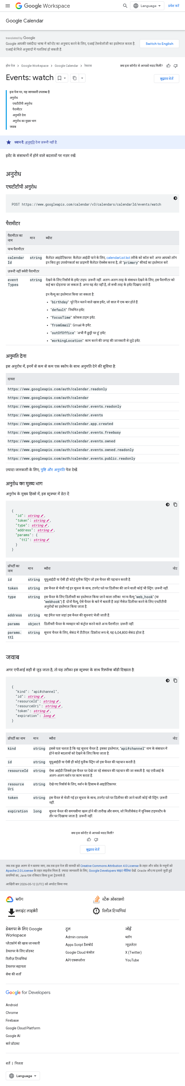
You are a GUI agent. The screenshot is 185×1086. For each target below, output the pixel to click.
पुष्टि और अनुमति (53, 469)
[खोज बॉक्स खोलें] (125, 6)
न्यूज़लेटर (131, 945)
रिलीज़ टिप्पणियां (16, 959)
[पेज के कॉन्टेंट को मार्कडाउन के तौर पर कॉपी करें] (74, 78)
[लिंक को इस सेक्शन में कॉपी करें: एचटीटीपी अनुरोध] (41, 187)
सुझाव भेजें (166, 78)
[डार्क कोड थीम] (175, 198)
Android (12, 1005)
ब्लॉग (128, 937)
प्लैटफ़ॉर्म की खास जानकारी (23, 943)
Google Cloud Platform (23, 1028)
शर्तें (8, 1063)
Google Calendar (25, 21)
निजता (19, 1063)
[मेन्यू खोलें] (8, 6)
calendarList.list (118, 258)
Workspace (56, 6)
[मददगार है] (168, 65)
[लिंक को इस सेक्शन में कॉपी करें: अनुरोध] (26, 174)
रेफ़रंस (88, 65)
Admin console (77, 937)
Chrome (12, 1013)
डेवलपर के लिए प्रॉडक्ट (20, 951)
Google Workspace (34, 65)
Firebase (12, 1020)
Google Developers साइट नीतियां (110, 870)
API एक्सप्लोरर (75, 960)
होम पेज (10, 65)
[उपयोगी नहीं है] (175, 65)
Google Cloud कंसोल (80, 952)
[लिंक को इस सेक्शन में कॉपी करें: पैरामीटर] (25, 224)
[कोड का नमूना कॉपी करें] (175, 504)
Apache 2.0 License (19, 870)
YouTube (132, 960)
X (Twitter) (133, 952)
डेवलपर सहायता (16, 966)
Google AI (13, 1036)
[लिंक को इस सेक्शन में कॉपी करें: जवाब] (24, 658)
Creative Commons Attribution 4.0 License (109, 866)
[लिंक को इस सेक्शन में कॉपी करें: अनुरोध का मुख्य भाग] (47, 484)
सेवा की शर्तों (13, 974)
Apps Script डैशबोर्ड (79, 945)
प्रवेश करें (173, 6)
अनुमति (30, 142)
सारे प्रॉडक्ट (13, 1044)
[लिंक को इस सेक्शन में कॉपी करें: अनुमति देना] (31, 356)
